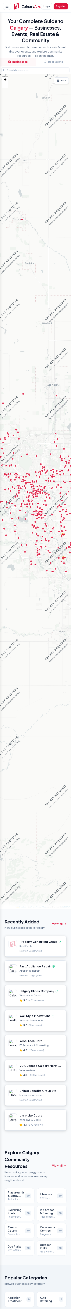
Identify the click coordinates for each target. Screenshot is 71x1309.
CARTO (66, 907)
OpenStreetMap (38, 907)
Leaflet (22, 907)
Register (61, 6)
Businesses (20, 61)
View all (57, 924)
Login (47, 6)
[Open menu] (7, 6)
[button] (5, 79)
